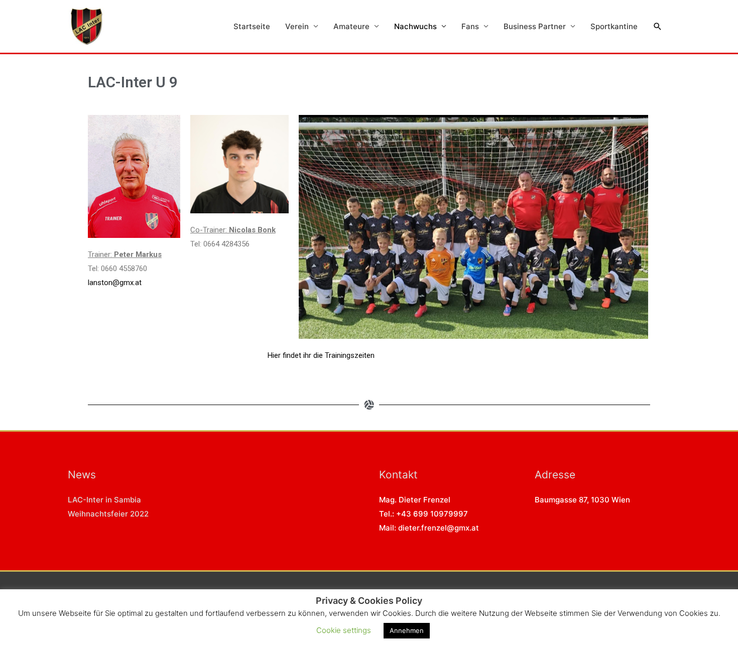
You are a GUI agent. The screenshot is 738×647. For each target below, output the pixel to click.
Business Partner (535, 26)
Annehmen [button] (407, 630)
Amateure (351, 26)
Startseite (251, 26)
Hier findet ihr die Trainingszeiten (321, 355)
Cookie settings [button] (343, 630)
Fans (470, 26)
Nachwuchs (415, 26)
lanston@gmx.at (115, 282)
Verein (297, 26)
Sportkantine (614, 26)
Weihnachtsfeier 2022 (108, 514)
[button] (658, 27)
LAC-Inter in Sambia (104, 499)
